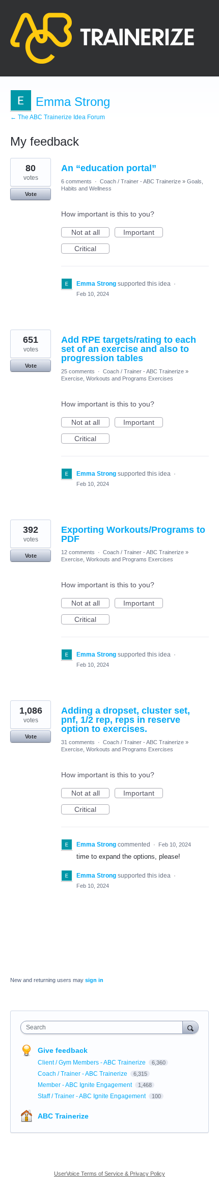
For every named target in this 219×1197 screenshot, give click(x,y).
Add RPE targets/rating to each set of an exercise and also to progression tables (128, 349)
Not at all (90, 232)
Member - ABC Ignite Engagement (85, 1085)
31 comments (78, 742)
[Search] (190, 1027)
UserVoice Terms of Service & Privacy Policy (109, 1174)
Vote (31, 194)
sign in (94, 980)
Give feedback (63, 1050)
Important (143, 232)
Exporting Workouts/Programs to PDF (133, 534)
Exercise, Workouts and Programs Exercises (117, 378)
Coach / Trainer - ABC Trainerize (140, 181)
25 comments (78, 371)
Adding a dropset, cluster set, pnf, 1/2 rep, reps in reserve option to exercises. (125, 719)
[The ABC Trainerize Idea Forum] (102, 38)
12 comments (78, 552)
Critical (92, 249)
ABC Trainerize (63, 1116)
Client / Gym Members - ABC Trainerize (92, 1062)
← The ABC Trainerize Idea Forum (57, 117)
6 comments (76, 181)
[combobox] (103, 1027)
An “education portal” (108, 168)
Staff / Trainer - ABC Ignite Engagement (92, 1096)
